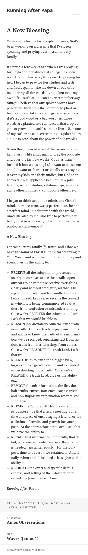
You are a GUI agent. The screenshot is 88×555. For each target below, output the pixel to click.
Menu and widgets (76, 14)
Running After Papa (30, 10)
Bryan (44, 503)
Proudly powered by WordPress (26, 550)
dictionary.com (43, 324)
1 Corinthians (62, 503)
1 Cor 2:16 (52, 252)
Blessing (12, 507)
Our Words (29, 507)
